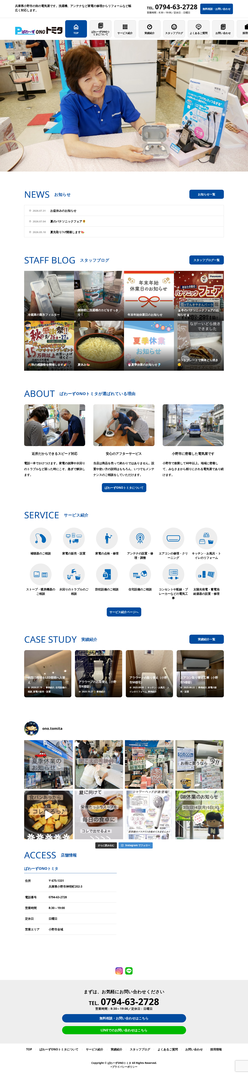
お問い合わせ (223, 33)
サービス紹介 (125, 33)
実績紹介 (150, 33)
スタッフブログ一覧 (207, 260)
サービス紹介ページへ (124, 612)
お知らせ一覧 (206, 194)
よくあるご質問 (199, 33)
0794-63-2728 (58, 897)
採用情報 (216, 1049)
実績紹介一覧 (206, 639)
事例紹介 (50, 687)
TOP (76, 33)
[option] (124, 106)
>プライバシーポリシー (124, 1066)
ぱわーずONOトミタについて (100, 33)
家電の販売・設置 (42, 691)
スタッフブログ (174, 33)
